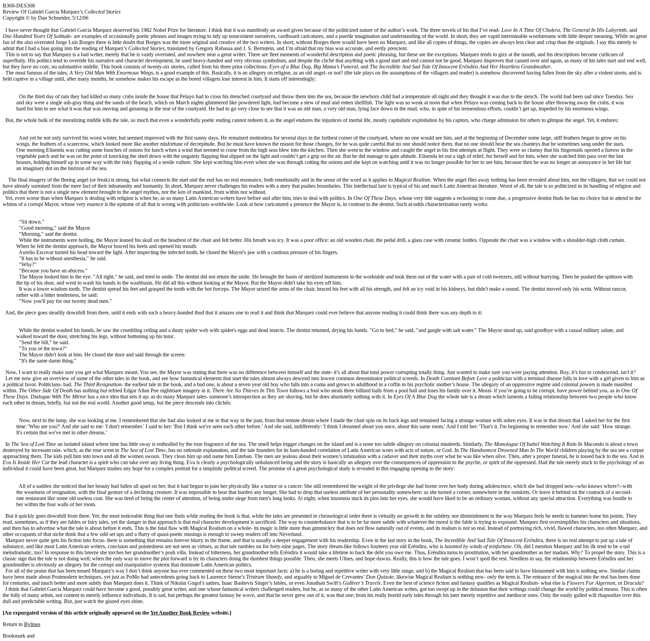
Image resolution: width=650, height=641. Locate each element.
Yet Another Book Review (180, 613)
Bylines (32, 624)
